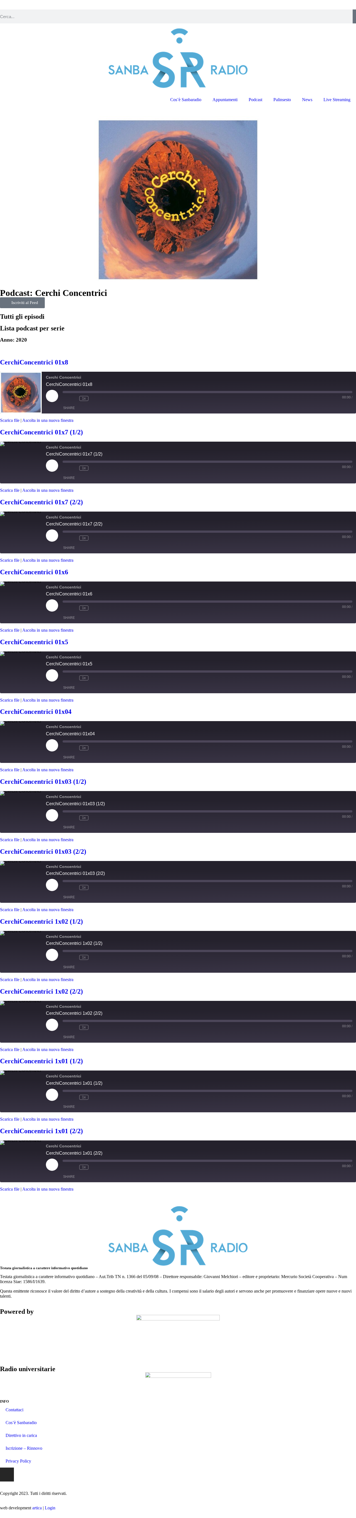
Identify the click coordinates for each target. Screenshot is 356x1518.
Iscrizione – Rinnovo (24, 1448)
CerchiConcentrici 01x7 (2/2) (41, 502)
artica (37, 1507)
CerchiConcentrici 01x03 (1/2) (43, 781)
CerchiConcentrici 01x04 (35, 711)
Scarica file (9, 420)
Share (69, 408)
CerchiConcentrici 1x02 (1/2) (41, 921)
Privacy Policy (18, 1461)
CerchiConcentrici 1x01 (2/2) (41, 1131)
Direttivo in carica (21, 1435)
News (307, 99)
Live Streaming (336, 99)
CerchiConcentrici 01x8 (34, 362)
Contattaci (14, 1409)
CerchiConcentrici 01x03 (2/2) (43, 851)
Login (50, 1507)
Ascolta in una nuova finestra (47, 420)
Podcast (255, 99)
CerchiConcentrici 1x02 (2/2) (41, 991)
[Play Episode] (52, 396)
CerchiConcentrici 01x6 (34, 572)
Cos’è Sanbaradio (185, 99)
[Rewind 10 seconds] (73, 398)
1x (84, 398)
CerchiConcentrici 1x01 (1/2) (41, 1061)
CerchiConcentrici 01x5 (34, 642)
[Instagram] (7, 1474)
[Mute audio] (65, 398)
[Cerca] (354, 16)
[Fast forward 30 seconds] (94, 398)
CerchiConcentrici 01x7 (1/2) (41, 432)
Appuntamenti (225, 99)
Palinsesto (282, 99)
